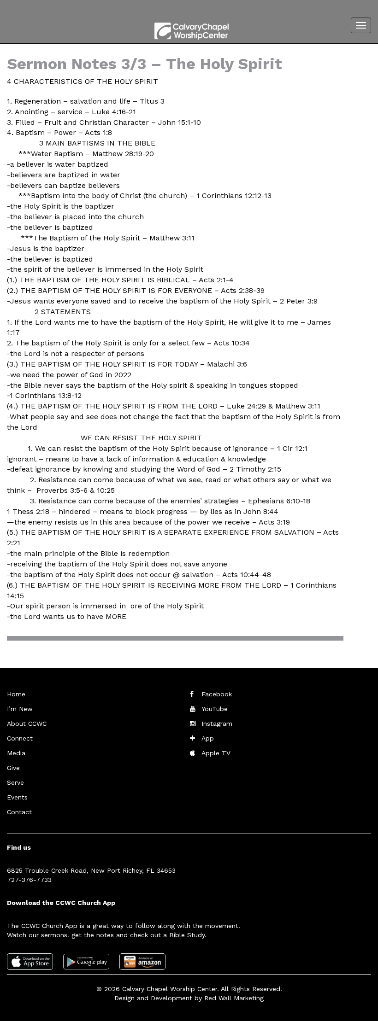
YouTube (214, 708)
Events (17, 797)
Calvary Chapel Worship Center (169, 988)
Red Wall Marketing (234, 998)
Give (13, 767)
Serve (15, 782)
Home (16, 694)
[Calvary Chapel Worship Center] (182, 29)
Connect (20, 738)
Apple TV (215, 753)
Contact (19, 812)
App (207, 738)
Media (16, 753)
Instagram (216, 723)
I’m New (20, 708)
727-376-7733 (29, 879)
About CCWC (27, 723)
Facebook (216, 694)
